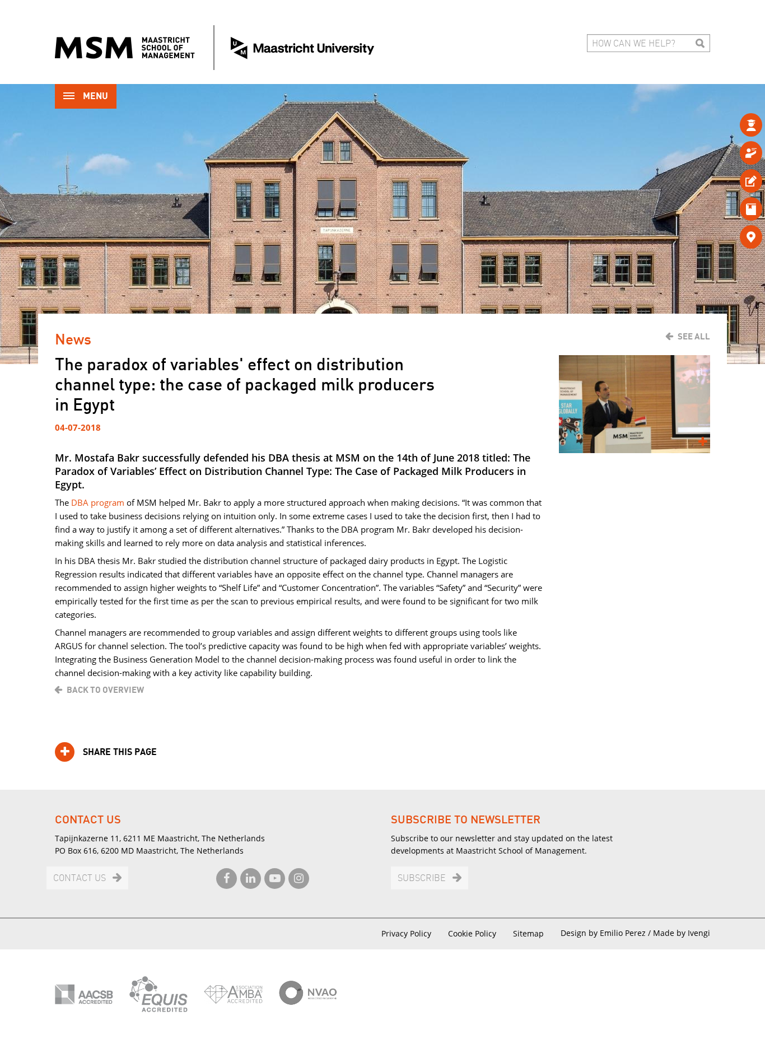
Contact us (79, 878)
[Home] (214, 47)
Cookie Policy (472, 933)
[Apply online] (733, 180)
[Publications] (733, 208)
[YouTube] (274, 878)
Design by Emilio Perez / (607, 933)
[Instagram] (298, 878)
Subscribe (422, 878)
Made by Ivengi (681, 933)
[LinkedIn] (250, 878)
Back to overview (105, 690)
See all (694, 336)
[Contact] (733, 236)
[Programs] (733, 124)
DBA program (97, 502)
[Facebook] (226, 878)
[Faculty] (733, 152)
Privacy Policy (406, 933)
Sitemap (528, 933)
